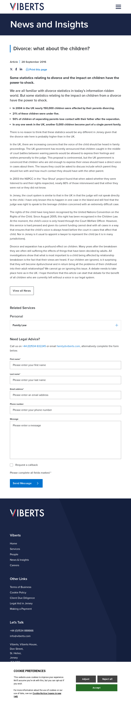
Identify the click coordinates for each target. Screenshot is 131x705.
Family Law (19, 325)
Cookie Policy (18, 592)
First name (15, 359)
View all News (22, 290)
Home (13, 543)
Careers (14, 565)
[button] (65, 325)
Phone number (17, 404)
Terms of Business (20, 587)
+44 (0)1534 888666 (21, 630)
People (14, 554)
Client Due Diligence (22, 598)
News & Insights (19, 560)
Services (15, 549)
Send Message (22, 483)
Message (14, 419)
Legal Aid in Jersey (21, 603)
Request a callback (26, 464)
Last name (15, 374)
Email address (17, 389)
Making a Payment (21, 609)
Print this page (38, 69)
